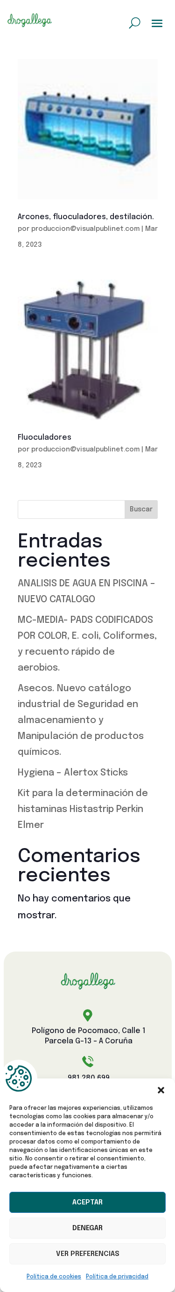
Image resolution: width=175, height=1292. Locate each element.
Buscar (141, 509)
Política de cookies (54, 1277)
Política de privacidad (117, 1277)
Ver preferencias (87, 1254)
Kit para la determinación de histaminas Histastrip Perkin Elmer (83, 809)
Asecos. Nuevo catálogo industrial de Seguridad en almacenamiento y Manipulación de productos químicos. (81, 720)
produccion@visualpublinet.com (85, 229)
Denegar (87, 1228)
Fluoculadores (44, 438)
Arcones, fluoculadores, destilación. (86, 217)
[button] (161, 1090)
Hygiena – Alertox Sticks (73, 773)
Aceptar (87, 1202)
